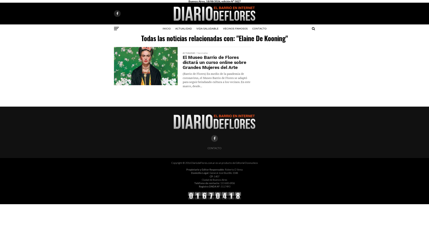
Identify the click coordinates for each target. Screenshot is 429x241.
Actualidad (183, 28)
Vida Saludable (207, 28)
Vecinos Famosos (235, 28)
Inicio (167, 28)
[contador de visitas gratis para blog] (214, 199)
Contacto (259, 28)
